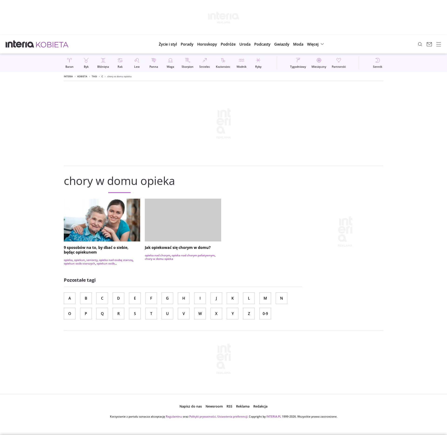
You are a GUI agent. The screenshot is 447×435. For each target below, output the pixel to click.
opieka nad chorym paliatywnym (193, 255)
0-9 (265, 313)
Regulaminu (174, 416)
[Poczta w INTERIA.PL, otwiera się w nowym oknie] (429, 44)
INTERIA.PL (273, 416)
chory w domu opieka (159, 259)
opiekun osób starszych (79, 263)
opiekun (79, 260)
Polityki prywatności (202, 416)
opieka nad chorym (157, 255)
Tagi (94, 76)
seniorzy (92, 260)
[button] (207, 44)
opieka (68, 260)
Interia (68, 76)
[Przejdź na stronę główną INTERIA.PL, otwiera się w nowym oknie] (20, 44)
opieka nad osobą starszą (116, 260)
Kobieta (82, 76)
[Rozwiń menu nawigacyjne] (438, 44)
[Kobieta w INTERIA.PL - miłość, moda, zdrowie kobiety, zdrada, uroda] (52, 44)
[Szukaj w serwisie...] (420, 44)
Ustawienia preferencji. (232, 416)
